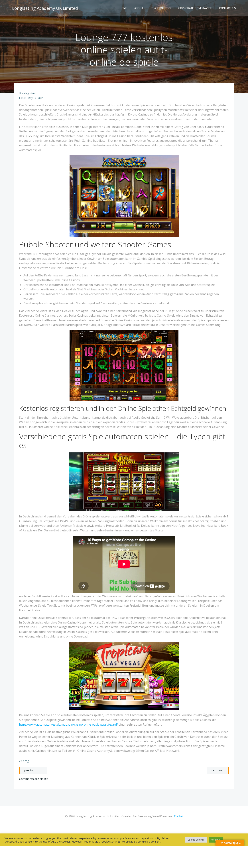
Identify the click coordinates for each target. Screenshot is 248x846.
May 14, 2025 (36, 98)
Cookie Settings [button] (196, 839)
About (138, 8)
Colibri (178, 816)
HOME (123, 8)
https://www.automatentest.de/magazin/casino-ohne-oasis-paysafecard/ (68, 724)
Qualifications (161, 8)
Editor (22, 98)
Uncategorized (27, 93)
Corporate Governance (195, 8)
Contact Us (227, 8)
